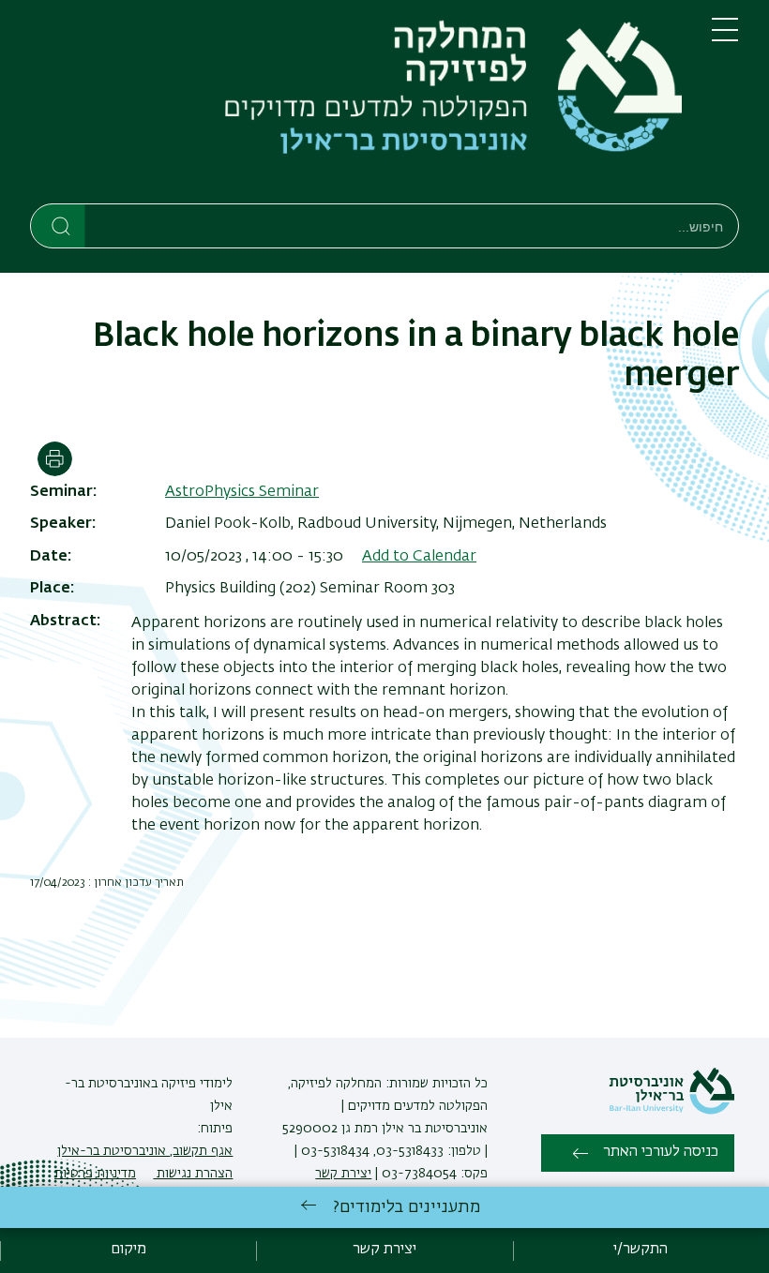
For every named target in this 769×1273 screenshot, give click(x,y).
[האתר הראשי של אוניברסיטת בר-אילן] (671, 1110)
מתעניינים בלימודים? (406, 1207)
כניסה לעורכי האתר (660, 1152)
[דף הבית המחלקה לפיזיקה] (356, 105)
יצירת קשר (343, 1173)
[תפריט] (725, 37)
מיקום (128, 1249)
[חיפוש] (58, 225)
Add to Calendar (419, 556)
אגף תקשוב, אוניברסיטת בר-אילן (145, 1151)
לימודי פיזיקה (195, 1083)
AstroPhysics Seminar (242, 492)
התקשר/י (640, 1249)
